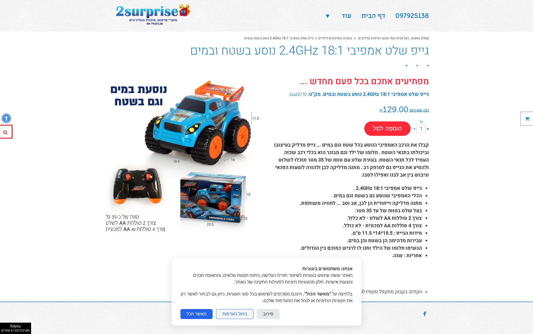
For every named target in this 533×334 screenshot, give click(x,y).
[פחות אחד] (414, 128)
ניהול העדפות (234, 314)
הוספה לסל (387, 128)
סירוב (268, 314)
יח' (421, 121)
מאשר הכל (197, 314)
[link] (152, 16)
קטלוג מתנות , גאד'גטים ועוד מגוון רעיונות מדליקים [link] (393, 38)
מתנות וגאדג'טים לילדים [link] (335, 38)
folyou (15, 328)
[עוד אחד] (428, 128)
